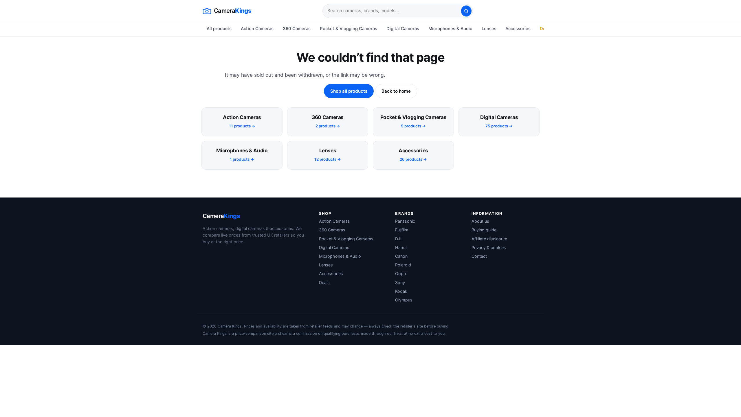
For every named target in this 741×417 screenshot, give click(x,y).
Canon (401, 256)
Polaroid (403, 264)
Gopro (401, 273)
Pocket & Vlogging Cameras (348, 28)
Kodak (401, 291)
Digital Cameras (402, 28)
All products (219, 28)
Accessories (518, 28)
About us (480, 221)
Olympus (403, 299)
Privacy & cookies (489, 247)
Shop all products (348, 91)
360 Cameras (297, 28)
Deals (324, 282)
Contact (479, 256)
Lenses (489, 28)
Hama (401, 247)
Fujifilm (401, 229)
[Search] (466, 11)
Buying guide (484, 229)
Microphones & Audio (450, 28)
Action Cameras (257, 28)
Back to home (396, 91)
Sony (400, 282)
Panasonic (405, 221)
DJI (398, 238)
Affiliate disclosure (489, 238)
